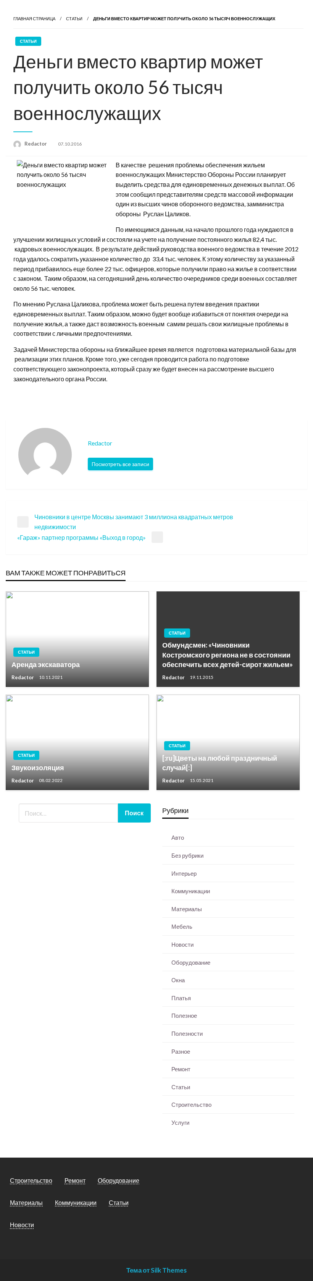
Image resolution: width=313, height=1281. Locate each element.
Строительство (191, 1104)
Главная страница (34, 18)
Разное (180, 1051)
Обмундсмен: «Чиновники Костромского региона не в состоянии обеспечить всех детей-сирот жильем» (227, 654)
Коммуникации (190, 890)
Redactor (36, 144)
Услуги (180, 1122)
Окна (178, 980)
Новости (182, 944)
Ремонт (180, 1069)
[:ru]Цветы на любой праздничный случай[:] (219, 763)
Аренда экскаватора (45, 664)
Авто (177, 837)
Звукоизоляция (37, 767)
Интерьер (184, 873)
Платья (181, 997)
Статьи (74, 18)
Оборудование (190, 962)
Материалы (186, 908)
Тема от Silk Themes (156, 1270)
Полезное (184, 1015)
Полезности (187, 1033)
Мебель (181, 926)
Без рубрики (187, 855)
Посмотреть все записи (120, 464)
